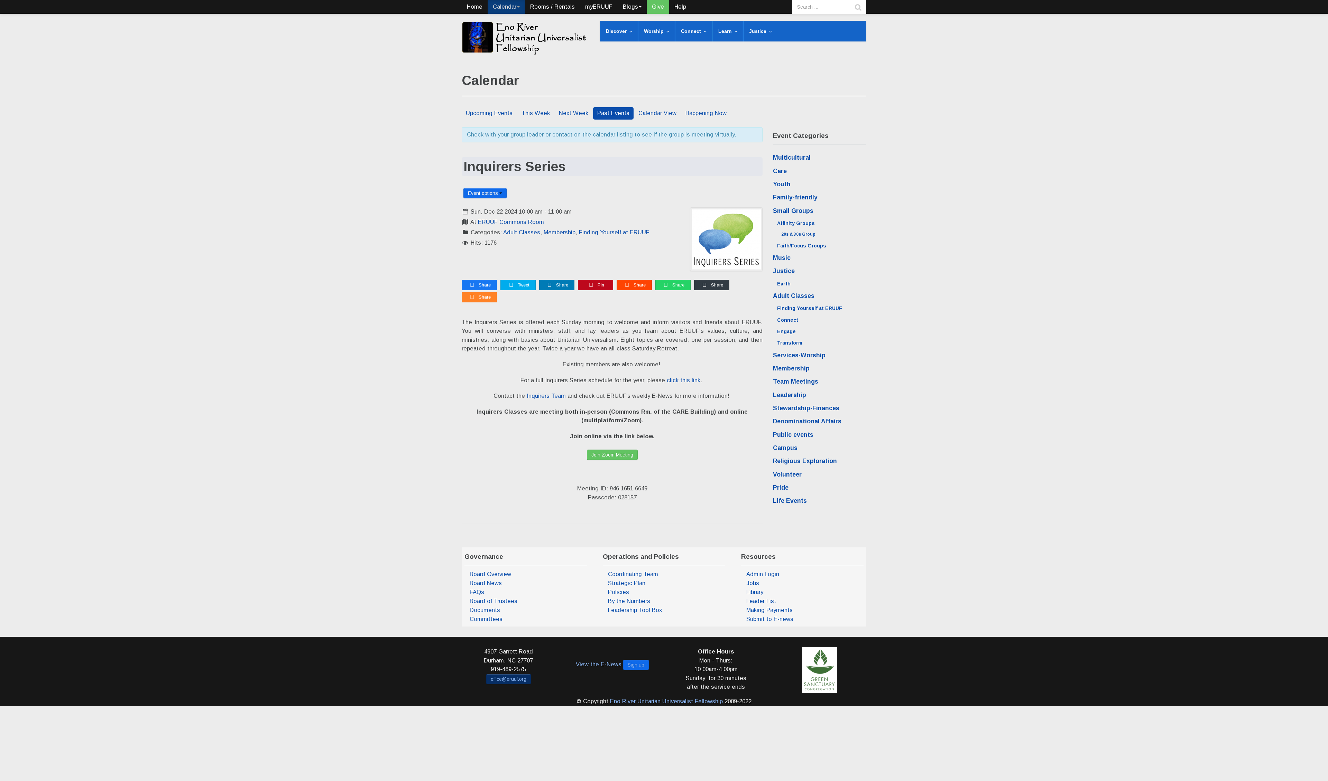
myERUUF (598, 6)
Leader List (761, 601)
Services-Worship (799, 355)
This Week (536, 113)
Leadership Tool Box (635, 610)
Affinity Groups (796, 223)
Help (680, 6)
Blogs (630, 6)
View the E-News (598, 664)
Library (754, 592)
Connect (787, 320)
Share (484, 285)
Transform (789, 343)
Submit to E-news (769, 619)
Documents (485, 610)
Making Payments (769, 610)
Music (782, 257)
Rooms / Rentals (552, 6)
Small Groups (793, 210)
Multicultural (792, 157)
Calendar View (657, 113)
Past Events (613, 113)
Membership (559, 232)
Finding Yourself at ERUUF (614, 232)
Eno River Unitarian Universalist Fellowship (666, 701)
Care (780, 171)
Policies (618, 592)
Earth (784, 283)
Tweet (522, 285)
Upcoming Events (489, 113)
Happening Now (706, 113)
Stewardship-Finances (806, 408)
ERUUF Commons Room (511, 222)
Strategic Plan (626, 583)
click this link (683, 380)
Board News (486, 583)
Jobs (752, 583)
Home (474, 6)
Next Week (573, 113)
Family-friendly (795, 197)
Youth (782, 184)
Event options (483, 193)
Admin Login (762, 574)
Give (658, 6)
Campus (785, 447)
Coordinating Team (633, 574)
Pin (600, 285)
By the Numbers (629, 601)
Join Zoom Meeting (612, 455)
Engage (786, 331)
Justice (784, 270)
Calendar (504, 6)
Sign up (636, 665)
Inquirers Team (546, 396)
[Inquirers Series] (726, 239)
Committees (486, 619)
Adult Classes (521, 232)
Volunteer (787, 474)
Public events (793, 434)
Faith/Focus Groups (801, 245)
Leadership (789, 395)
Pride (780, 487)
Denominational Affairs (807, 421)
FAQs (477, 592)
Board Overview (490, 574)
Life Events (790, 500)
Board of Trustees (493, 601)
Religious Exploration (805, 461)
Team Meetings (795, 381)
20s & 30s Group (798, 234)
